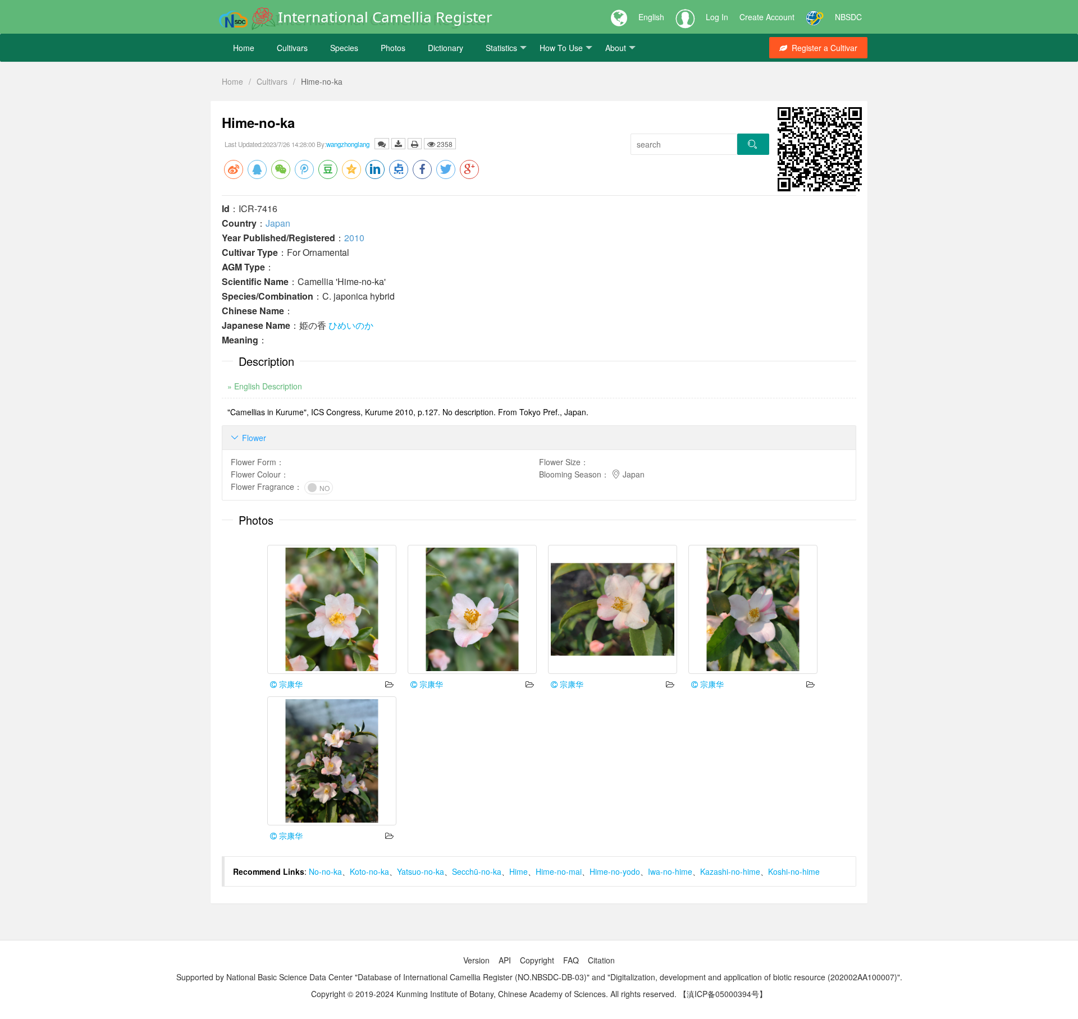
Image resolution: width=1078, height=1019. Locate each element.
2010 (354, 237)
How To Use (561, 47)
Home (243, 47)
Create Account (766, 16)
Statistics (501, 47)
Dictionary (445, 47)
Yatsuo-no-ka (420, 871)
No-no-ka (325, 871)
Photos (393, 47)
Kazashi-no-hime (730, 871)
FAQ (571, 960)
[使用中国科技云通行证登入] (814, 17)
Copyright (537, 960)
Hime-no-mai (559, 871)
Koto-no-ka (369, 871)
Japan (278, 223)
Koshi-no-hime (794, 871)
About (615, 47)
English (651, 16)
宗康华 (290, 684)
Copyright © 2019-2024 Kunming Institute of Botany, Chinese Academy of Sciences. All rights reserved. (494, 993)
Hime (518, 871)
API (505, 960)
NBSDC (848, 16)
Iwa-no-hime (670, 871)
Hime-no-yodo (615, 871)
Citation (601, 960)
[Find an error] (381, 143)
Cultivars (292, 47)
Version (476, 960)
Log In (717, 16)
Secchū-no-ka (476, 871)
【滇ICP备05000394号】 (723, 993)
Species (344, 47)
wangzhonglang (347, 144)
